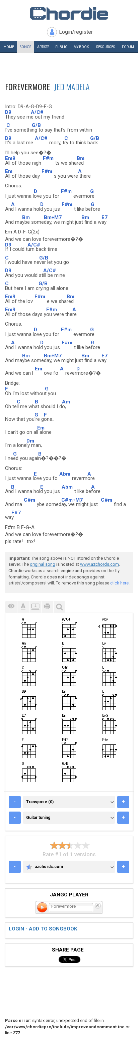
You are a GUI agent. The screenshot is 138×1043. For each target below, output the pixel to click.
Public (61, 47)
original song (42, 564)
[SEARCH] (59, 607)
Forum (128, 47)
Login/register (76, 32)
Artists (43, 47)
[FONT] (23, 607)
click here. (120, 582)
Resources (105, 47)
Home (9, 47)
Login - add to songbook (43, 929)
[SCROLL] (35, 607)
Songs (25, 47)
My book (81, 47)
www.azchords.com (99, 564)
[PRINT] (47, 607)
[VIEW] (11, 607)
